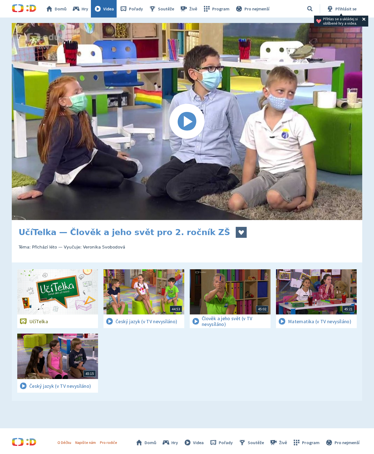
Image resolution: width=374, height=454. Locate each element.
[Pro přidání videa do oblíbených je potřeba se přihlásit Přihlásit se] (241, 232)
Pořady (136, 8)
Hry (85, 8)
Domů (61, 8)
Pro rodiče (108, 442)
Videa (108, 8)
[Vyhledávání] (310, 9)
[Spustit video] (187, 121)
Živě (193, 8)
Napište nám (85, 442)
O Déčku (64, 442)
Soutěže (166, 8)
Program (220, 8)
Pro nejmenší (256, 8)
